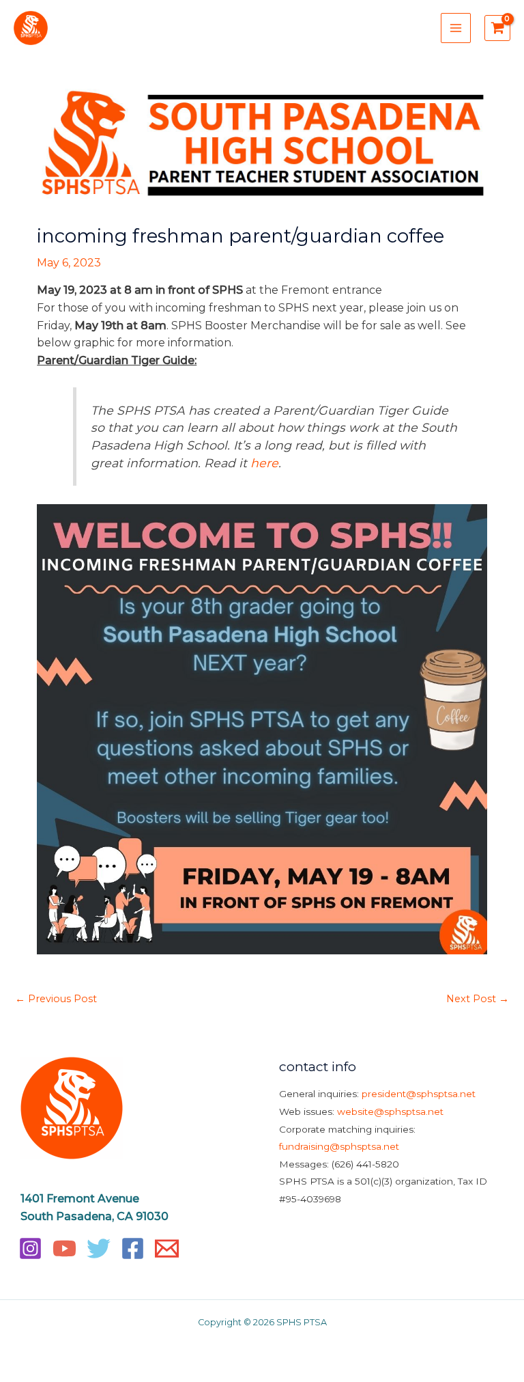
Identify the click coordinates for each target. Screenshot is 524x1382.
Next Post (477, 999)
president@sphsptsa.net (419, 1093)
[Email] (167, 1248)
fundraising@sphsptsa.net (339, 1146)
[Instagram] (30, 1248)
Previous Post (56, 999)
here (264, 463)
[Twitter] (98, 1248)
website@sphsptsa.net (390, 1111)
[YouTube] (64, 1248)
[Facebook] (132, 1248)
